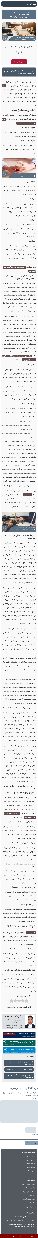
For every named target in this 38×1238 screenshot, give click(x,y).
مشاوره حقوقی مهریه (28, 1207)
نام (35, 1126)
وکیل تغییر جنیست (28, 1203)
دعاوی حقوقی (30, 1163)
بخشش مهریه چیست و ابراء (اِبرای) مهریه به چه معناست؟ (19, 1076)
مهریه (4, 85)
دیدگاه (35, 1099)
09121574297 (11, 1220)
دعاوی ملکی (31, 1171)
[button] (30, 4)
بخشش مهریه (31, 932)
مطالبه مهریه (28, 494)
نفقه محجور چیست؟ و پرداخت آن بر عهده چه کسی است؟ (20, 1063)
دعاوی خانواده (30, 1167)
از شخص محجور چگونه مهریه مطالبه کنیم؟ (19, 1069)
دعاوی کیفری (31, 1156)
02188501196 (18, 1217)
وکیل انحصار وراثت (28, 1184)
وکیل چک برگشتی (29, 1199)
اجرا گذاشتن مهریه (29, 1192)
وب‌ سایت (35, 1134)
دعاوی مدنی (31, 1159)
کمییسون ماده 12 (29, 1195)
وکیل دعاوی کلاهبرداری (27, 1188)
